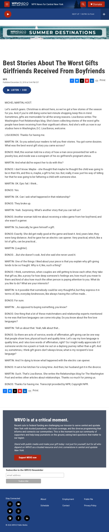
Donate (97, 4)
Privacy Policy (90, 506)
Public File (88, 499)
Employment (68, 499)
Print (102, 80)
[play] (8, 14)
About (43, 499)
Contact (66, 506)
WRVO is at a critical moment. (41, 420)
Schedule (45, 506)
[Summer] (54, 32)
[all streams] (105, 14)
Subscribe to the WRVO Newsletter (24, 470)
